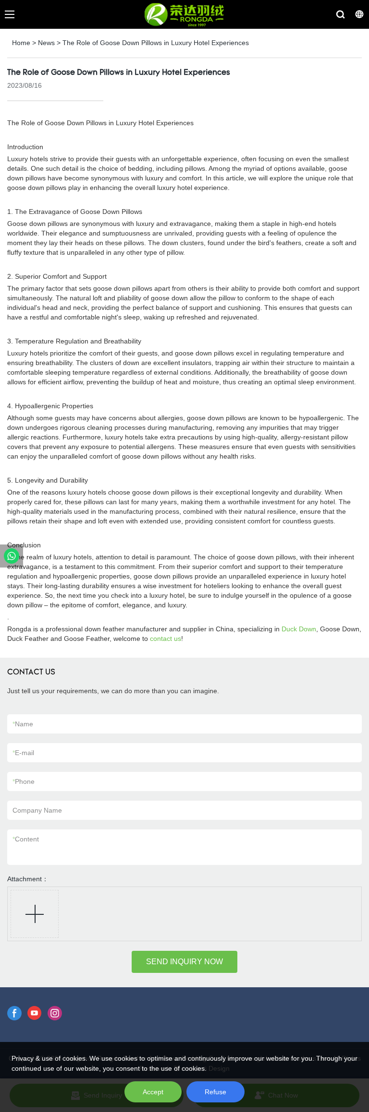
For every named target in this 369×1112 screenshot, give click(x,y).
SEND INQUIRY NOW (184, 962)
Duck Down (299, 629)
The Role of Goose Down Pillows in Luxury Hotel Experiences (155, 43)
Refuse (215, 1092)
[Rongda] (11, 556)
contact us (165, 638)
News (46, 43)
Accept (153, 1092)
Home (21, 43)
